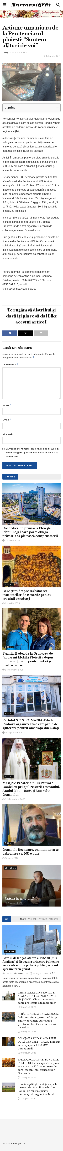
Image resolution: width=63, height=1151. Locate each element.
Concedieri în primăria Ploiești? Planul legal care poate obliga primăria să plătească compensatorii (30, 532)
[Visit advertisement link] (31, 14)
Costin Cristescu (14, 973)
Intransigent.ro (18, 1143)
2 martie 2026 (12, 540)
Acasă (5, 53)
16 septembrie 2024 (15, 732)
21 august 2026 (40, 973)
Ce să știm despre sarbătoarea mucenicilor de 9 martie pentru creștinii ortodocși (26, 595)
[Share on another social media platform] (41, 333)
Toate (23, 919)
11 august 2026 (28, 1098)
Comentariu (10, 364)
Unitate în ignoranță (19, 898)
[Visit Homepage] (31, 5)
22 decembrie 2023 (15, 799)
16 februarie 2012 (52, 56)
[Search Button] (58, 5)
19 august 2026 (28, 1007)
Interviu (43, 919)
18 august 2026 (28, 1031)
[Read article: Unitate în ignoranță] (31, 886)
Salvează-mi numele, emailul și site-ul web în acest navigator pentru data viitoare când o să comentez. (32, 452)
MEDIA (15, 53)
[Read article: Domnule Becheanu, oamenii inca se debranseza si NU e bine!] (31, 825)
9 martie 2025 (12, 603)
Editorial (10, 868)
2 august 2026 (14, 903)
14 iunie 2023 (12, 858)
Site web (7, 434)
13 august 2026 (28, 1077)
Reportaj (53, 919)
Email (6, 419)
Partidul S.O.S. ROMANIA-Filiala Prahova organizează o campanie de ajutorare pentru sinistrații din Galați (30, 724)
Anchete (32, 919)
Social (24, 53)
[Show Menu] (4, 5)
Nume (6, 405)
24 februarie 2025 (14, 670)
